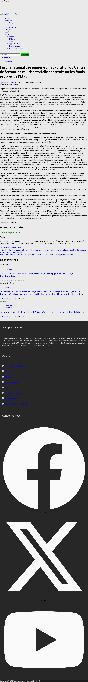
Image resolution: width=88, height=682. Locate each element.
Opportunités (10, 41)
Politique (8, 20)
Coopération (14, 23)
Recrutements (14, 46)
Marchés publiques (16, 48)
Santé (7, 32)
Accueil (7, 18)
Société (7, 34)
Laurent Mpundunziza (8, 82)
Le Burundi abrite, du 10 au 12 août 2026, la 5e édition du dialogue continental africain (42, 312)
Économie (8, 25)
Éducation (8, 30)
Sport (11, 36)
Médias (12, 39)
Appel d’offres (14, 43)
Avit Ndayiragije (6, 280)
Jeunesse (8, 61)
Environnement (10, 27)
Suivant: (36, 254)
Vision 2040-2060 (8, 57)
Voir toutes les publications (11, 247)
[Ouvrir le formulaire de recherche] (0, 52)
